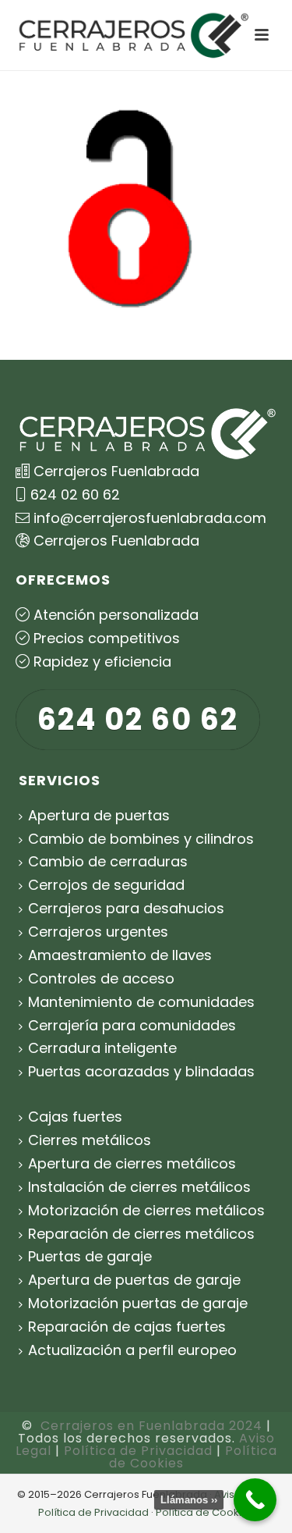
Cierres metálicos (89, 1140)
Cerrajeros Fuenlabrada (116, 540)
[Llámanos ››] (255, 1499)
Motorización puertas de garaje (138, 1303)
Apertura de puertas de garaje (134, 1279)
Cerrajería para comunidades (132, 1025)
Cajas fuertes (75, 1116)
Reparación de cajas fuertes (127, 1326)
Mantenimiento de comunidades (141, 1002)
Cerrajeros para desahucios (126, 908)
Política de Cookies (205, 1512)
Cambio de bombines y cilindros (141, 838)
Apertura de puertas (99, 815)
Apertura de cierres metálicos (132, 1163)
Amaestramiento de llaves (120, 955)
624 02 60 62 (75, 494)
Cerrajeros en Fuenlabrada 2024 (151, 1426)
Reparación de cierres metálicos (141, 1233)
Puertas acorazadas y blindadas (141, 1071)
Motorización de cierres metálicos (146, 1210)
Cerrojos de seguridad (106, 885)
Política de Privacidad (138, 1451)
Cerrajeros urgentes (98, 931)
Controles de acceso (101, 978)
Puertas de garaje (90, 1256)
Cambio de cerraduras (108, 861)
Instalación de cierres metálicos (139, 1187)
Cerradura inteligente (102, 1048)
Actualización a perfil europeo (132, 1350)
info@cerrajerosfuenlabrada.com (149, 518)
